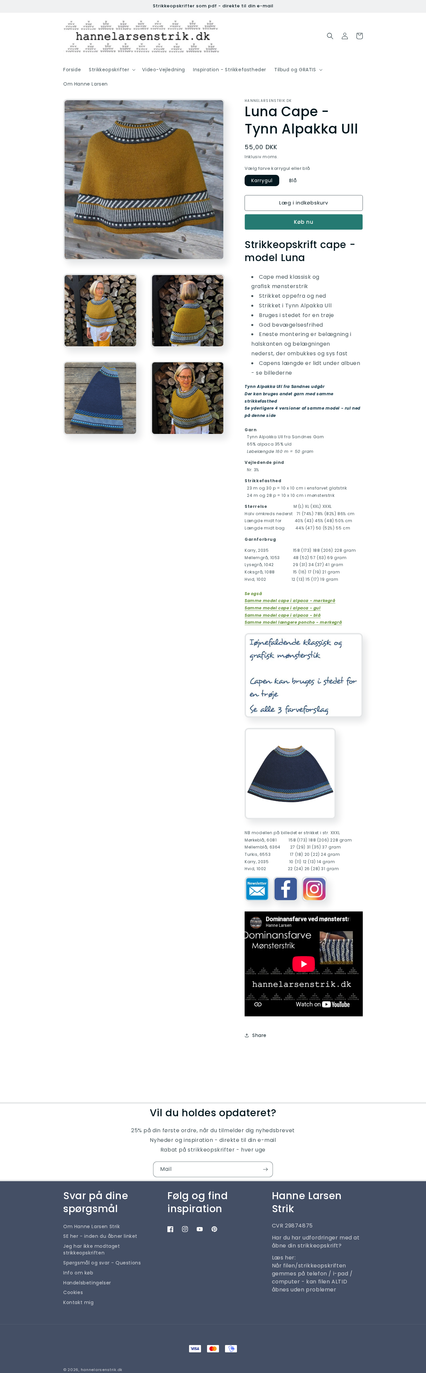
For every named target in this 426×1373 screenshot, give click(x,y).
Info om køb (78, 1272)
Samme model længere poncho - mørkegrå (293, 622)
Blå (293, 180)
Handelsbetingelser (87, 1282)
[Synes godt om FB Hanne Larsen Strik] (285, 904)
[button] (111, 70)
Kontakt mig (78, 1302)
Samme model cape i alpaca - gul (283, 608)
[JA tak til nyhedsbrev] (265, 1169)
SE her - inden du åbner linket (100, 1236)
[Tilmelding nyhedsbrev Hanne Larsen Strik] (257, 904)
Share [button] (259, 1035)
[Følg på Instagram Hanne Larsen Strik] (314, 904)
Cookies (73, 1292)
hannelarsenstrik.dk (101, 1369)
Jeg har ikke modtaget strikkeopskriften (91, 1249)
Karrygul (262, 180)
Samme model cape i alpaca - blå (283, 615)
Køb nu (304, 221)
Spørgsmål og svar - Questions (102, 1262)
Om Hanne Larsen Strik (91, 1226)
